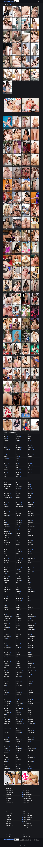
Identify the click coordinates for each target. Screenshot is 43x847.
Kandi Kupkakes (19, 593)
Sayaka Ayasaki (31, 629)
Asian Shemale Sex (27, 834)
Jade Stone (19, 544)
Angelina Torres (7, 535)
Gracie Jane (19, 502)
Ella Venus (6, 739)
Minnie (17, 755)
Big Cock (6, 451)
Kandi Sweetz (19, 594)
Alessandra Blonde (8, 497)
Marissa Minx (19, 725)
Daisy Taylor (7, 705)
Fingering (18, 436)
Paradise (30, 549)
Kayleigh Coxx (19, 609)
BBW (6, 447)
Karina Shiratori (19, 598)
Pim (29, 569)
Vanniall (30, 714)
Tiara (29, 685)
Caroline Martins (7, 654)
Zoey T (30, 766)
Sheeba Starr (31, 641)
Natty (29, 509)
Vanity (29, 712)
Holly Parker (19, 522)
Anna (5, 538)
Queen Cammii (31, 591)
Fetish (18, 434)
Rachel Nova (31, 594)
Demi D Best (7, 719)
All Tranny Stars (27, 813)
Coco (5, 694)
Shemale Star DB (27, 804)
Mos (17, 766)
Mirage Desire (19, 759)
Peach (30, 562)
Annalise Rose (7, 544)
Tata (29, 678)
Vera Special (30, 721)
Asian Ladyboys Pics (9, 792)
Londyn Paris (19, 694)
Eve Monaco (7, 768)
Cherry (6, 670)
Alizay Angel (7, 508)
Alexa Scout (7, 499)
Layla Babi (18, 652)
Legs (18, 458)
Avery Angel (7, 576)
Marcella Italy (19, 714)
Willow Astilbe (31, 739)
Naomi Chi (30, 493)
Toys (30, 463)
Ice (17, 531)
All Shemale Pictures (28, 794)
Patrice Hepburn (31, 558)
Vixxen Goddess (31, 732)
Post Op (30, 438)
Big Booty (7, 449)
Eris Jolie (6, 755)
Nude (18, 465)
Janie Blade (19, 551)
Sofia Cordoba (31, 654)
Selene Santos (31, 632)
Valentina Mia (31, 703)
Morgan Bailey (19, 764)
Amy (5, 522)
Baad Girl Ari (7, 585)
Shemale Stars (8, 794)
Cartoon (6, 656)
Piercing (18, 476)
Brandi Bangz (7, 627)
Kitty (17, 638)
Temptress (30, 681)
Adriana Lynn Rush (8, 484)
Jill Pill (18, 582)
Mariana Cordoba (20, 723)
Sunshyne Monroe (32, 667)
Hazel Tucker (19, 515)
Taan (29, 672)
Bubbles (6, 638)
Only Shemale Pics (27, 798)
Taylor (29, 679)
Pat (29, 556)
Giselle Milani (19, 497)
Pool (29, 434)
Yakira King (30, 746)
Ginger (17, 495)
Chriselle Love (7, 678)
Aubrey (6, 564)
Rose (29, 600)
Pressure (30, 585)
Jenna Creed (19, 562)
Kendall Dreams (19, 618)
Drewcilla (6, 734)
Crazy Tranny (8, 798)
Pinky (29, 573)
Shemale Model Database (28, 829)
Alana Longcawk (7, 493)
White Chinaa (31, 737)
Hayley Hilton (19, 513)
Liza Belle (18, 688)
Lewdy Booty (19, 667)
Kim (17, 627)
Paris (29, 551)
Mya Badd (18, 768)
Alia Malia (6, 502)
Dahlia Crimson (7, 701)
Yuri (29, 759)
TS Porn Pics (8, 800)
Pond (29, 578)
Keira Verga (19, 611)
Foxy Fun (18, 484)
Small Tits (31, 451)
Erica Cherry (7, 750)
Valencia (30, 701)
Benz (5, 614)
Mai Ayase (18, 705)
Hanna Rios (18, 511)
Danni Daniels (7, 710)
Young (30, 472)
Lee (17, 656)
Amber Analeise (7, 517)
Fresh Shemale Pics (27, 819)
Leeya (18, 658)
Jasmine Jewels (20, 555)
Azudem (6, 584)
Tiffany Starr (31, 692)
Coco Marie (6, 696)
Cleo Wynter (7, 690)
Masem (18, 726)
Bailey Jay (6, 591)
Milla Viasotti (19, 748)
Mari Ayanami (19, 717)
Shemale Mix (26, 845)
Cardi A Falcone (7, 647)
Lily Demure (19, 679)
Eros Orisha (6, 757)
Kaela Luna (18, 589)
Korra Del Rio (19, 640)
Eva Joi (6, 761)
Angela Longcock (7, 529)
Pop (29, 582)
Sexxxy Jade (31, 638)
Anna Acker (6, 540)
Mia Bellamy (19, 737)
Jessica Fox (19, 576)
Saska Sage (30, 627)
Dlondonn (6, 726)
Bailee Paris (7, 587)
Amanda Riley (7, 511)
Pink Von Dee (31, 571)
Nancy (30, 488)
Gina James (18, 493)
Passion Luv (30, 555)
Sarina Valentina (32, 623)
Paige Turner (31, 544)
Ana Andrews (7, 526)
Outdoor (18, 469)
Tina (29, 694)
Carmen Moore (7, 652)
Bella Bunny (6, 609)
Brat (5, 629)
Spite (29, 661)
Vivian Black (31, 730)
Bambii (5, 600)
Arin (5, 551)
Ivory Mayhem (19, 537)
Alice (5, 504)
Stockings (30, 456)
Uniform (30, 467)
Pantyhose (18, 472)
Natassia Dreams (32, 508)
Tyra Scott (30, 699)
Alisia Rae (6, 506)
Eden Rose (6, 737)
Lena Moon (18, 665)
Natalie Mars (31, 504)
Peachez (30, 564)
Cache (6, 640)
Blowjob (6, 458)
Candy (6, 645)
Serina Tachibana (32, 636)
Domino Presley (7, 728)
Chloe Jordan (7, 676)
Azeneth (6, 582)
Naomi (30, 491)
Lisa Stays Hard (19, 685)
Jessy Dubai (19, 580)
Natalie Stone (31, 506)
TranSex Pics (8, 836)
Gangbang (18, 442)
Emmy (6, 748)
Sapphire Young (32, 616)
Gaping (18, 443)
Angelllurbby (7, 537)
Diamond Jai (6, 723)
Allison (6, 509)
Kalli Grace (18, 591)
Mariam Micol (19, 721)
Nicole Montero (31, 517)
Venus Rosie (30, 719)
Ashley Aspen (7, 555)
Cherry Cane (6, 672)
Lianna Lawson (19, 670)
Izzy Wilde (18, 540)
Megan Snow (19, 732)
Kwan (17, 645)
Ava (5, 573)
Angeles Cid (7, 531)
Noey (29, 531)
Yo (29, 752)
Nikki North (30, 520)
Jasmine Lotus (19, 556)
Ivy (17, 538)
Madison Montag (19, 703)
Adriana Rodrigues (8, 486)
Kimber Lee (19, 632)
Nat (29, 497)
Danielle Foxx (7, 708)
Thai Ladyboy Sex (27, 823)
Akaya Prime (7, 491)
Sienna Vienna (31, 645)
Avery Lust (6, 578)
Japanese (18, 452)
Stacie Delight (31, 663)
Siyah (29, 649)
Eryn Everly (6, 759)
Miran (17, 761)
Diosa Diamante (7, 725)
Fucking (18, 440)
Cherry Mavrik (7, 674)
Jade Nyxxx (18, 542)
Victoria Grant (31, 725)
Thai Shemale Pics (27, 832)
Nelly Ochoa (31, 511)
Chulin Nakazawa (7, 681)
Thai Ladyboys (26, 827)
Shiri (29, 643)
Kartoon (18, 602)
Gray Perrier (19, 504)
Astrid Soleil (6, 562)
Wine (29, 741)
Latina (18, 456)
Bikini (6, 454)
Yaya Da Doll (30, 750)
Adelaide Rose (7, 482)
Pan (29, 547)
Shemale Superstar (9, 790)
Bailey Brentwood (7, 589)
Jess (17, 573)
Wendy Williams (31, 735)
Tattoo (30, 458)
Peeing (18, 474)
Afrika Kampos (7, 490)
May (17, 728)
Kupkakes (18, 643)
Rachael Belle (31, 593)
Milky (17, 746)
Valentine (30, 705)
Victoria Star (30, 726)
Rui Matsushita (31, 603)
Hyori (17, 529)
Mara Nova (18, 712)
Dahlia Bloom (7, 699)
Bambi (6, 596)
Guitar (18, 508)
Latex (17, 454)
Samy (29, 611)
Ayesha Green (7, 580)
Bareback (6, 443)
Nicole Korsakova (31, 515)
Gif (17, 490)
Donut (6, 730)
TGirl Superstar (8, 821)
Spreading (31, 454)
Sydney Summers (32, 670)
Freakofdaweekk (19, 486)
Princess (30, 587)
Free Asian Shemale (9, 829)
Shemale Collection (9, 834)
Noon (29, 533)
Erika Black (6, 752)
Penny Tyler (31, 567)
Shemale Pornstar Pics (28, 817)
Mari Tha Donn (19, 719)
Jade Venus (19, 546)
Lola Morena (19, 692)
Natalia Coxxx (31, 500)
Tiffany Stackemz (31, 690)
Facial (6, 474)
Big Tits (6, 452)
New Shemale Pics (27, 836)
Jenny (18, 569)
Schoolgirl (30, 443)
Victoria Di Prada (31, 723)
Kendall (18, 616)
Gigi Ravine (18, 491)
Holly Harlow (19, 520)
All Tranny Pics (8, 796)
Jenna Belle (19, 560)
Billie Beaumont (7, 618)
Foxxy (18, 482)
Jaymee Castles (19, 558)
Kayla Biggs (18, 607)
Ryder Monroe (31, 605)
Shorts (30, 445)
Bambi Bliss (6, 598)
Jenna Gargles (19, 564)
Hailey (17, 509)
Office (17, 467)
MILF (17, 463)
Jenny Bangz (19, 571)
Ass (6, 438)
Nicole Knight (31, 513)
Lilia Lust (18, 674)
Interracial (18, 451)
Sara (29, 618)
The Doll (30, 683)
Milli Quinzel (18, 750)
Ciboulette (6, 683)
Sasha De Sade (31, 625)
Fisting (18, 438)
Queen (30, 589)
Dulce (5, 735)
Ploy (29, 576)
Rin (29, 598)
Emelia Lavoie (7, 743)
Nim (29, 524)
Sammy (30, 609)
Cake (5, 643)
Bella (5, 605)
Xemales (25, 821)
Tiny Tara (30, 696)
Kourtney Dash (19, 641)
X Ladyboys (26, 811)
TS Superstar (8, 819)
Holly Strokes (19, 524)
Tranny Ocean (8, 823)
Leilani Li (18, 661)
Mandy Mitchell (19, 708)
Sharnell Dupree (31, 640)
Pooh (29, 580)
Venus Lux (30, 717)
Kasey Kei (18, 603)
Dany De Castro (7, 712)
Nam (29, 484)
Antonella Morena (8, 546)
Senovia (30, 634)
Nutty (29, 538)
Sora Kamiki (30, 658)
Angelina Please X (8, 533)
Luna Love (18, 701)
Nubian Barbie (31, 535)
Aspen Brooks (7, 560)
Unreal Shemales (27, 796)
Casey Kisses (7, 658)
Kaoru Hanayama (20, 596)
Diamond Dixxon (7, 721)
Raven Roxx (30, 596)
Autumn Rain (7, 571)
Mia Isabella (19, 739)
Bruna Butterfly (7, 636)
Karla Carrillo (19, 600)
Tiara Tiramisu (31, 687)
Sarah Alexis (31, 620)
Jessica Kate (18, 578)
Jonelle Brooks (19, 585)
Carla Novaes (7, 649)
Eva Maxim (6, 764)
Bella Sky (6, 611)
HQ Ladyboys (26, 792)
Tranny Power (26, 790)
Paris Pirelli (30, 553)
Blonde (6, 456)
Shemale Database (9, 802)
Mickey (18, 743)
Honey (18, 526)
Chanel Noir (6, 663)
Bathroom (6, 445)
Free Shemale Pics (9, 827)
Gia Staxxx (18, 488)
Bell (5, 603)
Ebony (6, 472)
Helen (17, 517)
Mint (17, 757)
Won (29, 743)
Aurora (5, 569)
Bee (5, 602)
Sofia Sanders (31, 656)
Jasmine (18, 553)
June (17, 587)
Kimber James (19, 631)
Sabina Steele (31, 607)
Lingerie (18, 460)
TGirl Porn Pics (8, 815)
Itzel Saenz (18, 533)
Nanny (30, 490)
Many (17, 710)
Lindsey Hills (19, 681)
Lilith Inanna (19, 676)
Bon (5, 625)
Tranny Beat (8, 811)
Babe (6, 442)
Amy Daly (6, 524)
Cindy (5, 685)
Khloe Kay (18, 625)
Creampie (6, 463)
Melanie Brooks (19, 734)
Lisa (17, 683)
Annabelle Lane (7, 542)
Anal (5, 434)
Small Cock (31, 449)
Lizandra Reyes (19, 690)
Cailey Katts (7, 641)
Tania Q (30, 674)
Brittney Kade (7, 631)
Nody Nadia (30, 529)
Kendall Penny (19, 620)
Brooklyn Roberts (7, 632)
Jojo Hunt (18, 584)
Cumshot (7, 467)
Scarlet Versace (31, 631)
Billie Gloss (6, 620)
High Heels (18, 449)
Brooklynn (6, 634)
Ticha (29, 688)
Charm (5, 667)
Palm (29, 546)
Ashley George (7, 556)
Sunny (29, 665)
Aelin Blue (6, 488)
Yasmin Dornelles (32, 748)
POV (29, 440)
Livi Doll (18, 687)
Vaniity (30, 710)
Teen (30, 460)
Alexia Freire (6, 500)
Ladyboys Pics (26, 802)
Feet (5, 476)
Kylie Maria (18, 647)
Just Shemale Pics (9, 825)
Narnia (29, 495)
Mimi (17, 752)
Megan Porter (19, 730)
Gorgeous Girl (19, 499)
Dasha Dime (6, 717)
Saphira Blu (30, 614)
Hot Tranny (8, 817)
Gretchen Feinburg (19, 506)
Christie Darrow (7, 679)
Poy (29, 584)
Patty (29, 560)
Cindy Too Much (7, 687)
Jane (17, 547)
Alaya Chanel (7, 495)
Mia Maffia (18, 741)
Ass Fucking (7, 440)
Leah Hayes (19, 654)
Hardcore (19, 447)
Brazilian (6, 460)
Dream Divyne (7, 732)
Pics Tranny (8, 804)
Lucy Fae (18, 696)
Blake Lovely (7, 623)
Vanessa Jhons (31, 708)
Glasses (18, 445)
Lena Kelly (18, 663)
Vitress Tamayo (31, 728)
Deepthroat (6, 469)
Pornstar (30, 436)
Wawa (30, 734)
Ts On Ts (30, 465)
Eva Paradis (7, 766)
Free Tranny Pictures (9, 813)
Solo (30, 452)
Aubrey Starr (7, 567)
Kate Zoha (18, 605)
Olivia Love (30, 542)
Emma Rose (7, 746)
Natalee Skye (31, 499)
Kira (17, 636)
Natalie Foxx (31, 502)
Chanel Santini (7, 665)
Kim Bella (18, 629)
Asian (6, 436)
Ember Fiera (7, 741)
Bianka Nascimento (8, 616)
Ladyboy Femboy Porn (28, 825)
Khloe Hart (18, 623)
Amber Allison (7, 515)
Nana (29, 486)
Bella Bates (6, 607)
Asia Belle (6, 558)
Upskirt (30, 469)
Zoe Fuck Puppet (31, 764)
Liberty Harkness (19, 672)
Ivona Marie (19, 535)
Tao (29, 676)
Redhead (30, 442)
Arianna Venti (7, 547)
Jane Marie (18, 549)
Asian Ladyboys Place (28, 800)
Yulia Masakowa (31, 757)
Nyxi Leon (30, 540)
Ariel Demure (7, 549)
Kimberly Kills (19, 634)
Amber (6, 513)
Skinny (30, 447)
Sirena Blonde (31, 647)
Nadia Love (30, 482)
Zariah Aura (31, 761)
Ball (5, 594)
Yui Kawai (30, 755)
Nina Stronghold (31, 526)
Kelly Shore (18, 614)
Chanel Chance (7, 661)
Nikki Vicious (31, 522)
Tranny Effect (8, 809)
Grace (17, 500)
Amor (5, 520)
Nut (29, 537)
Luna (17, 699)
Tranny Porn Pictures (9, 832)
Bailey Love (6, 593)
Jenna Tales (19, 567)
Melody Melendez (19, 735)
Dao (5, 714)
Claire (5, 688)
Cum (6, 465)
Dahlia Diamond (7, 703)
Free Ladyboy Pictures (28, 815)
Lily (17, 678)
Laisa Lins (18, 649)
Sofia (29, 652)
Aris (5, 553)
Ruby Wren (30, 602)
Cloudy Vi (6, 692)
